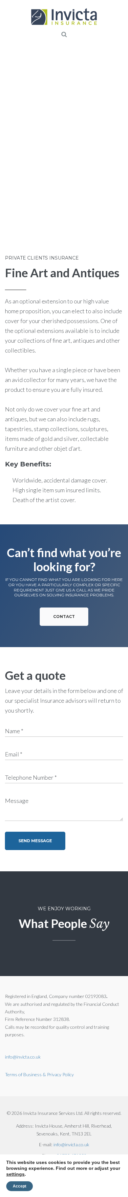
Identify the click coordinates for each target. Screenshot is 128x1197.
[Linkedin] (51, 237)
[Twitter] (33, 237)
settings (15, 1174)
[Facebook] (15, 237)
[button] (64, 617)
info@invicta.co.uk (23, 1057)
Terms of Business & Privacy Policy (39, 1074)
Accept (19, 1186)
